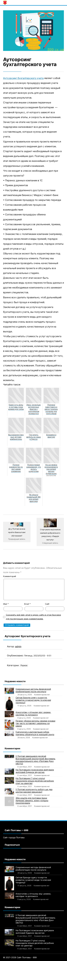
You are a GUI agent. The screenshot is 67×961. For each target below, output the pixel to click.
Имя (6, 604)
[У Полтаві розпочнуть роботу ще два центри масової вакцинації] (9, 791)
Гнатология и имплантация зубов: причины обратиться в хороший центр (35, 733)
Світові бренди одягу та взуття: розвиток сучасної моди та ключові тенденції (33, 700)
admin (18, 646)
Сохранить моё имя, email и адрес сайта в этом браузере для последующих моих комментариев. (33, 617)
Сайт (47, 604)
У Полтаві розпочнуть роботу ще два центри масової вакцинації (34, 790)
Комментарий (9, 576)
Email (27, 604)
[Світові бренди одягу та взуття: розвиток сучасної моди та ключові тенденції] (9, 703)
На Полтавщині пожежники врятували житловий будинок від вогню (35, 770)
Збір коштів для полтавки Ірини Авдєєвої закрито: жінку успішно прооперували (32, 800)
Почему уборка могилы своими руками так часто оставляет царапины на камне (35, 723)
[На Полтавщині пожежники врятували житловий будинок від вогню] (9, 771)
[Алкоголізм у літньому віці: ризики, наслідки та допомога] (9, 714)
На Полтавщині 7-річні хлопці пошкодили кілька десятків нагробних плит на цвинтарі (35, 781)
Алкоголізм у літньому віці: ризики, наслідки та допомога (33, 713)
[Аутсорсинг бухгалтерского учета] (33, 30)
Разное (24, 665)
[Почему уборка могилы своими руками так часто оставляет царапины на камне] (9, 725)
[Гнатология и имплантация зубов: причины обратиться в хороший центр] (9, 733)
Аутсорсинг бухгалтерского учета (23, 78)
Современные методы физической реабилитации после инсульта (33, 690)
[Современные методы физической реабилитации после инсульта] (9, 691)
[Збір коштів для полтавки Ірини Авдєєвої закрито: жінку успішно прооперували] (9, 801)
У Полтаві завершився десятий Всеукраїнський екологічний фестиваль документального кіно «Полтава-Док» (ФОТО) (35, 760)
